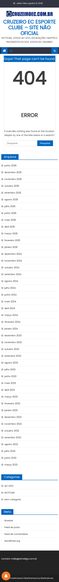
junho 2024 (10, 294)
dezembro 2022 (13, 417)
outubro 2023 (11, 349)
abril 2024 (9, 308)
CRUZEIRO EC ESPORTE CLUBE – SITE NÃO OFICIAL (29, 27)
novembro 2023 (13, 342)
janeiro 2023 (11, 410)
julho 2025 (9, 206)
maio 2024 (10, 301)
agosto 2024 (11, 281)
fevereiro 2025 (12, 240)
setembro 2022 (12, 437)
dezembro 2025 (13, 172)
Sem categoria (12, 499)
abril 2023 (9, 389)
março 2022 (11, 464)
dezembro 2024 (13, 254)
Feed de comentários (16, 534)
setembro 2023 (12, 355)
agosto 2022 (11, 444)
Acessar (8, 520)
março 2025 (11, 233)
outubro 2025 (11, 186)
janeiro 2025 (11, 247)
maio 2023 (10, 383)
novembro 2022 (13, 423)
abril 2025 (9, 226)
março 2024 (11, 315)
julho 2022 (9, 451)
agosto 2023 (11, 362)
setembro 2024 (12, 274)
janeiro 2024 (11, 328)
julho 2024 (10, 287)
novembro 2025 (13, 179)
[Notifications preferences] (6, 576)
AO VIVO (9, 485)
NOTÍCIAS (9, 492)
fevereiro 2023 (12, 403)
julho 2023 (9, 369)
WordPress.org (12, 540)
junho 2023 (10, 376)
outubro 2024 (11, 267)
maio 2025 (10, 220)
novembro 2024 (13, 260)
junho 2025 (10, 213)
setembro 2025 (12, 192)
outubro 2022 (11, 430)
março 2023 (11, 396)
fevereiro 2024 (12, 321)
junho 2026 (10, 165)
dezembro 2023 (13, 335)
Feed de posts (12, 527)
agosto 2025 (11, 199)
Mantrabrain (47, 578)
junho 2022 (10, 457)
